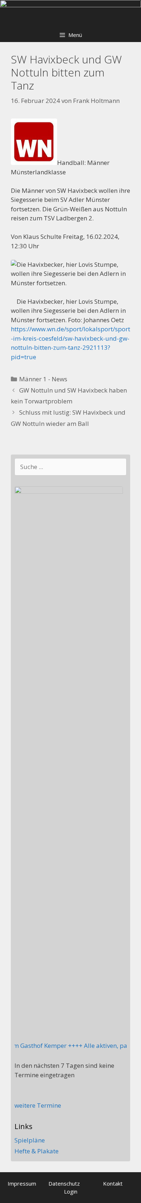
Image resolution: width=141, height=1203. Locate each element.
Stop (132, 12)
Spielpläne (29, 1140)
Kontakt (113, 1183)
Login (70, 1191)
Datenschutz (64, 1183)
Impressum (22, 1183)
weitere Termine (37, 1105)
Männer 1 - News (43, 379)
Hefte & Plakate (36, 1151)
